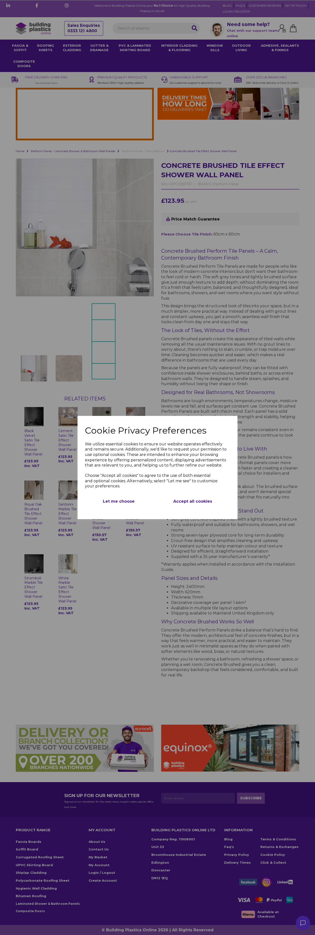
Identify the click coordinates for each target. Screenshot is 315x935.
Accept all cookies (192, 501)
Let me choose (119, 501)
